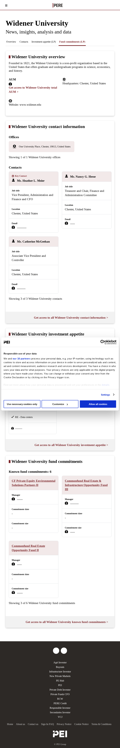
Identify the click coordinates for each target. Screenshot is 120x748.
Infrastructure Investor (60, 671)
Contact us (33, 724)
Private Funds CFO (60, 694)
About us (20, 724)
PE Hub (60, 680)
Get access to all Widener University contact (71, 317)
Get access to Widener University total (33, 89)
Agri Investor (60, 662)
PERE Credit (60, 703)
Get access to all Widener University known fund (67, 622)
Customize (58, 404)
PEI (60, 685)
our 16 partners (22, 358)
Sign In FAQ (47, 724)
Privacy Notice (64, 724)
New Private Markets (60, 676)
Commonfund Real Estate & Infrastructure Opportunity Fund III (86, 485)
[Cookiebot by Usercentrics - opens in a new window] (102, 342)
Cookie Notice (81, 724)
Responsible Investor (60, 708)
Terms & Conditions (101, 724)
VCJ (60, 717)
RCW (60, 698)
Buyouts (60, 667)
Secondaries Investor (60, 712)
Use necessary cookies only (22, 404)
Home (10, 724)
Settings (105, 394)
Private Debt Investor (60, 689)
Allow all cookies (98, 404)
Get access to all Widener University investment (71, 445)
